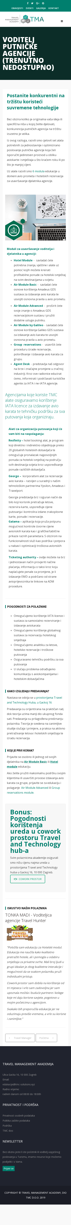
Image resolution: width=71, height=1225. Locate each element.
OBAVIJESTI (17, 8)
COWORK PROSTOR (30, 879)
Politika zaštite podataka (16, 1120)
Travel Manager (22, 1038)
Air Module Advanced (35, 788)
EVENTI (29, 8)
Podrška (7, 1125)
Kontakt (53, 8)
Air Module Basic (35, 762)
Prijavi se (9, 1168)
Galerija (41, 8)
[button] (37, 507)
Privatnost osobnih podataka (19, 1115)
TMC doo (8, 1130)
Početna (44, 1038)
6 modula (38, 171)
